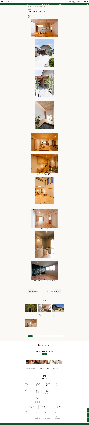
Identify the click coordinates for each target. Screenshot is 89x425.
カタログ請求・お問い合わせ (49, 389)
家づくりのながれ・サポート (39, 393)
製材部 (56, 384)
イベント (56, 4)
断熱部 (56, 385)
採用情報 (27, 389)
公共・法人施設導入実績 (58, 386)
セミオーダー (35, 336)
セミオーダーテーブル (48, 385)
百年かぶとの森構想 (28, 385)
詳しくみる (44, 354)
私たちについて (33, 4)
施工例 (42, 4)
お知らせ (27, 383)
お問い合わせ (27, 390)
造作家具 (37, 385)
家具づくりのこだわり (48, 383)
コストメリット (37, 389)
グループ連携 (37, 391)
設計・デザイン (37, 384)
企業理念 (27, 384)
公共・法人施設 (49, 336)
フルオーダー (34, 6)
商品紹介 (47, 384)
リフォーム (42, 336)
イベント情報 (27, 392)
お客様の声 (45, 4)
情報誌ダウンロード (28, 393)
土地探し (37, 390)
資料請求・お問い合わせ (38, 400)
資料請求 (60, 4)
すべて (26, 336)
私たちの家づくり (28, 4)
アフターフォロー (38, 392)
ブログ (49, 4)
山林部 (56, 383)
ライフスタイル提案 (28, 386)
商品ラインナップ (38, 4)
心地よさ (37, 386)
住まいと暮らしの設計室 (27, 6)
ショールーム (52, 4)
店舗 (45, 336)
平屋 (38, 336)
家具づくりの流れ (48, 386)
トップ (27, 413)
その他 (53, 336)
